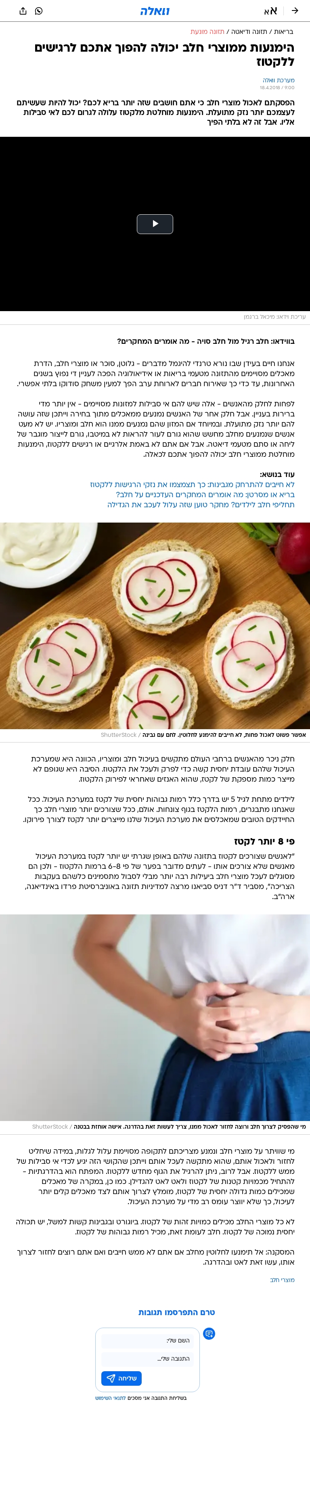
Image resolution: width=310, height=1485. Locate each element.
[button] (270, 11)
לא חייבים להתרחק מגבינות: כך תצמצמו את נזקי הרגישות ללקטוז (192, 485)
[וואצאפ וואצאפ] (39, 11)
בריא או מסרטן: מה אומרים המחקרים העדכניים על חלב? (205, 495)
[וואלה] (155, 11)
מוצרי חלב (282, 1280)
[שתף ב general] (23, 10)
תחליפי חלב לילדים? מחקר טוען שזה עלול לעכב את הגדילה (201, 505)
